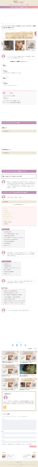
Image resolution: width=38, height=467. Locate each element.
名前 (3, 431)
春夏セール (5, 97)
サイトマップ (9, 464)
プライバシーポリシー (32, 464)
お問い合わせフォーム (15, 464)
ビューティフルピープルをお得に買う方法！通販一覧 (12, 102)
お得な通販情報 (5, 201)
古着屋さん (28, 4)
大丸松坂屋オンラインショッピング (10, 218)
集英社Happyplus (7, 214)
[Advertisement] (19, 15)
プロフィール (4, 464)
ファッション (22, 4)
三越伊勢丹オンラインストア (9, 212)
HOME (19, 462)
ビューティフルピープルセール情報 (9, 95)
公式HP (5, 208)
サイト (3, 440)
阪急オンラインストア (8, 220)
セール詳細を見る (5, 152)
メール (3, 435)
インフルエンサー (16, 4)
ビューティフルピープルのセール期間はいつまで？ (11, 100)
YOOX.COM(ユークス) (8, 216)
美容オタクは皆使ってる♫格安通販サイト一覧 (19, 7)
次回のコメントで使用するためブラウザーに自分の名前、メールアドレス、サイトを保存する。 (18, 444)
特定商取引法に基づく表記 (24, 464)
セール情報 (10, 4)
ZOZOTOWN (6, 210)
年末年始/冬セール (6, 98)
